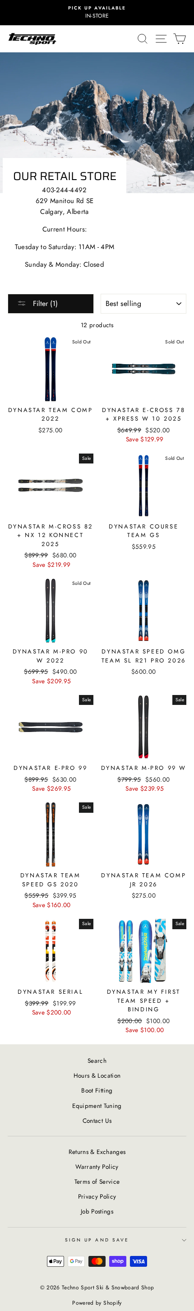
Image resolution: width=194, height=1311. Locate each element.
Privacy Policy (97, 1196)
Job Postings (97, 1211)
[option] (97, 13)
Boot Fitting (96, 1090)
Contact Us (97, 1120)
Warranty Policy (96, 1166)
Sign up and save (97, 1240)
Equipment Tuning (96, 1105)
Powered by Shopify (96, 1303)
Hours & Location (97, 1075)
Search (97, 1060)
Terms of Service (97, 1181)
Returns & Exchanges (97, 1151)
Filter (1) (44, 303)
